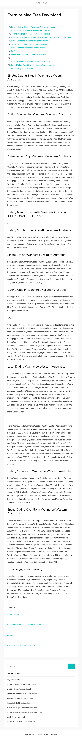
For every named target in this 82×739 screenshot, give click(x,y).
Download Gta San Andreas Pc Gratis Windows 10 (26, 712)
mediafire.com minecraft (16, 717)
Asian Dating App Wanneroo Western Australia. (30, 34)
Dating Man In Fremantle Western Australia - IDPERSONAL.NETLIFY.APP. (41, 37)
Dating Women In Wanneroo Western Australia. (31, 30)
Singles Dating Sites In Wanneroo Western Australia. (33, 27)
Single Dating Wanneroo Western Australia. (29, 44)
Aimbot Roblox (13, 614)
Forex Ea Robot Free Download (19, 703)
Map (45, 3)
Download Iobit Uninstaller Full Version (21, 684)
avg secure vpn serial (15, 680)
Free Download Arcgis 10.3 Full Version (22, 694)
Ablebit (10, 635)
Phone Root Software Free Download (21, 722)
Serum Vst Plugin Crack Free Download (22, 708)
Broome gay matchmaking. (22, 68)
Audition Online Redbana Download (20, 689)
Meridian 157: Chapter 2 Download (21, 645)
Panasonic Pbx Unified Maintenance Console (26, 624)
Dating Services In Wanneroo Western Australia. (31, 61)
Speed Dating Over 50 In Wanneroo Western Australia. (33, 65)
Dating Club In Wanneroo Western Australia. (29, 48)
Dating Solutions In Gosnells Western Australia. (31, 41)
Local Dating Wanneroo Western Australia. (28, 55)
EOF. (13, 51)
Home (37, 3)
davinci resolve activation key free (20, 698)
